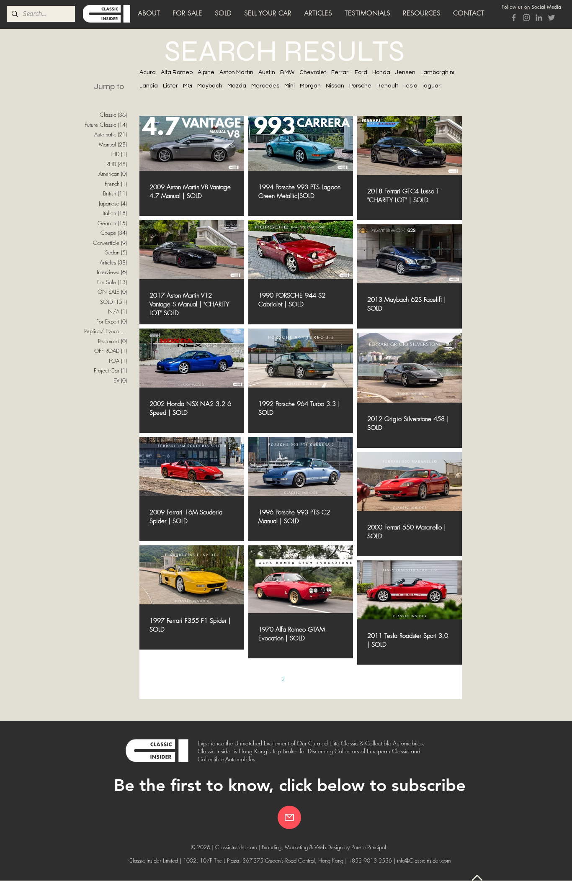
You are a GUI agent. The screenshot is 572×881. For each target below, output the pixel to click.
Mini (289, 86)
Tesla (410, 86)
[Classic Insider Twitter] (551, 17)
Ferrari (340, 72)
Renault (387, 86)
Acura (147, 72)
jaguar (432, 86)
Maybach (209, 86)
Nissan (335, 86)
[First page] (230, 678)
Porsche (360, 86)
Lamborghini (437, 72)
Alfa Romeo (177, 72)
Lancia (148, 86)
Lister (170, 86)
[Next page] (353, 678)
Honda (381, 72)
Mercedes (265, 86)
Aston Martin (236, 72)
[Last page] (371, 678)
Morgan (310, 86)
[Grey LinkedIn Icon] (539, 17)
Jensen (405, 72)
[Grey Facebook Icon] (513, 17)
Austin (266, 72)
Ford (361, 72)
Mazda (236, 86)
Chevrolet (312, 72)
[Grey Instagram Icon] (526, 17)
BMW (287, 72)
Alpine (206, 72)
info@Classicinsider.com (424, 860)
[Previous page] (247, 678)
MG (187, 86)
